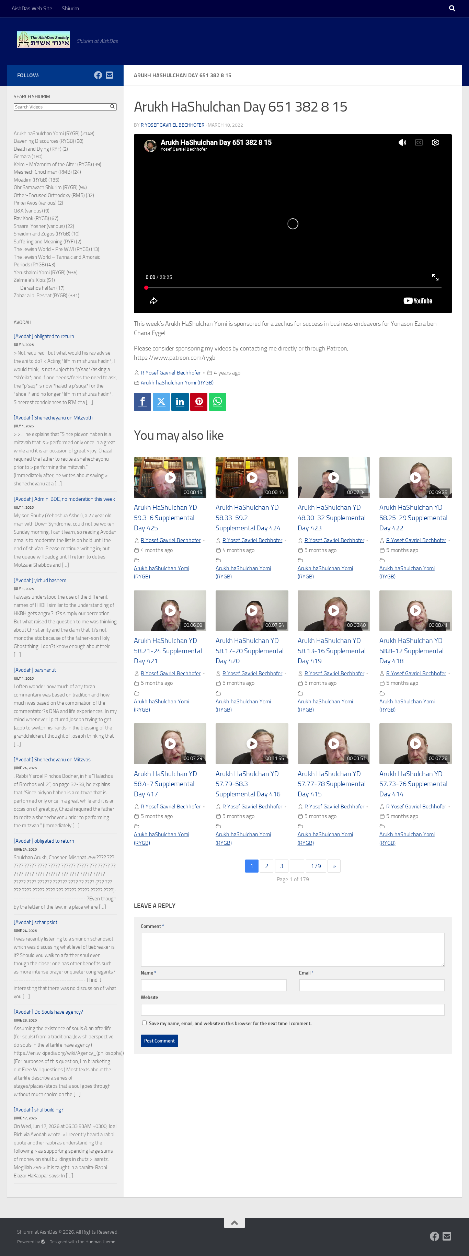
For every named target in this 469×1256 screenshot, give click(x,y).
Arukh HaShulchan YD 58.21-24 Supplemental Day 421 (168, 651)
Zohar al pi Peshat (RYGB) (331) (46, 295)
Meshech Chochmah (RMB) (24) (47, 172)
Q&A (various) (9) (31, 211)
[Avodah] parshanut (35, 670)
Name (148, 973)
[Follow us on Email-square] (109, 75)
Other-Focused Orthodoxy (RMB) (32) (54, 195)
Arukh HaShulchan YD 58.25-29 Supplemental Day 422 (413, 518)
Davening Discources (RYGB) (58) (48, 141)
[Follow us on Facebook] (98, 75)
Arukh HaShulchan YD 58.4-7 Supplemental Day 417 (165, 784)
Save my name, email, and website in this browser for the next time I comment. (230, 1023)
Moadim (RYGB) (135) (36, 180)
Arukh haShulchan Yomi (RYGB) (177, 382)
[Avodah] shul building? (39, 1110)
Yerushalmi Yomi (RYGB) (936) (46, 272)
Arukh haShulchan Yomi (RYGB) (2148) (54, 133)
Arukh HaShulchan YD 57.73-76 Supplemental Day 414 (413, 784)
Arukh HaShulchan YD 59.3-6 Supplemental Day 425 (165, 518)
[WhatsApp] (217, 402)
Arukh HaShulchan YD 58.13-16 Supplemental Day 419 (332, 651)
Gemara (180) (28, 156)
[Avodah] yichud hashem (40, 580)
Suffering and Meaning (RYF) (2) (47, 242)
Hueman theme (100, 1241)
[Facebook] (142, 402)
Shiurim (70, 8)
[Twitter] (161, 402)
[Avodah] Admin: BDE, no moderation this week (64, 499)
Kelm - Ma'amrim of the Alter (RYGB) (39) (57, 164)
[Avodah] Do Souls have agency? (48, 1012)
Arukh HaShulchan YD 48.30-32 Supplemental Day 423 (332, 518)
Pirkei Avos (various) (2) (38, 203)
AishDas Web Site (32, 8)
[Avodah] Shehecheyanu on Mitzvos (52, 760)
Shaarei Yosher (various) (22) (44, 226)
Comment (152, 926)
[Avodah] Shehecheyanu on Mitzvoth (53, 418)
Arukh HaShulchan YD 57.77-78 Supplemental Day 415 (332, 784)
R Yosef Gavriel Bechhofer (173, 125)
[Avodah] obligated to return (44, 336)
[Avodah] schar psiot (35, 922)
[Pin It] (198, 402)
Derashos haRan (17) (42, 288)
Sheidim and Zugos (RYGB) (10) (47, 234)
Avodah (22, 322)
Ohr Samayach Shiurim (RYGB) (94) (50, 187)
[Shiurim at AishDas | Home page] (43, 39)
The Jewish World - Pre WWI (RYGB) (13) (56, 249)
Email (306, 973)
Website (149, 997)
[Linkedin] (179, 402)
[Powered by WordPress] (43, 1242)
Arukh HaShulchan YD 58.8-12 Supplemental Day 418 (411, 651)
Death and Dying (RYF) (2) (41, 149)
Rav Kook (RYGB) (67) (36, 218)
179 (316, 866)
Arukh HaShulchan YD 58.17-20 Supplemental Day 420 (250, 651)
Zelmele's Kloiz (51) (34, 280)
